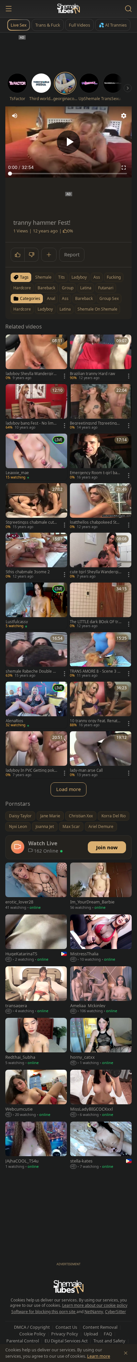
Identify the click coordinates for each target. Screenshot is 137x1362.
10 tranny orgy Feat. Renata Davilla (94, 721)
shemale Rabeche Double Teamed (31, 671)
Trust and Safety (109, 1341)
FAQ (108, 1334)
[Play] (68, 142)
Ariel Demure (100, 826)
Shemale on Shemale (97, 309)
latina (85, 288)
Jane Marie (50, 816)
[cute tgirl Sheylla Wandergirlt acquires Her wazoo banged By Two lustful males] (100, 556)
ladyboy (79, 277)
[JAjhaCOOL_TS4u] (36, 1146)
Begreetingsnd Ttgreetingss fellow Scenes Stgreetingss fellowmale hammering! (95, 423)
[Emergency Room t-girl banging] (100, 457)
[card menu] (64, 376)
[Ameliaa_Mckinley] (101, 990)
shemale (43, 277)
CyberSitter (115, 1311)
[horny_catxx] (101, 1042)
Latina (65, 309)
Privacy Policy (64, 1334)
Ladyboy (45, 309)
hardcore (22, 288)
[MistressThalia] (101, 938)
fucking (114, 277)
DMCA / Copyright (32, 1327)
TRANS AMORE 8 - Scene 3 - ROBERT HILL (94, 671)
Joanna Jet (45, 826)
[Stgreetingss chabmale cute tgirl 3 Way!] (36, 506)
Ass (65, 298)
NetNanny (93, 1311)
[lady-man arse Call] (100, 754)
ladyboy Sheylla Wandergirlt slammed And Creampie (31, 374)
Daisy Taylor (20, 816)
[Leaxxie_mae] (36, 457)
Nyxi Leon (18, 826)
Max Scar (71, 826)
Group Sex (109, 298)
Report (71, 254)
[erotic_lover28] (36, 887)
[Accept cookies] (126, 1353)
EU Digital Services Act (66, 1341)
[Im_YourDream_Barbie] (101, 887)
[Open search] (128, 9)
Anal (51, 298)
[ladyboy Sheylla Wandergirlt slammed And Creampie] (36, 358)
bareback (46, 288)
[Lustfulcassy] (36, 606)
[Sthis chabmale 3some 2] (36, 556)
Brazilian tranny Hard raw (92, 374)
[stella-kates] (101, 1146)
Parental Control (22, 1341)
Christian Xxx (81, 816)
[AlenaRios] (36, 705)
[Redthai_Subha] (36, 1042)
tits (61, 277)
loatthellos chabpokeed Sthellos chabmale (95, 522)
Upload (91, 1334)
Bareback (84, 298)
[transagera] (36, 990)
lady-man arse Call (86, 770)
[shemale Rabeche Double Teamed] (36, 655)
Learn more (98, 1356)
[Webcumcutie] (36, 1094)
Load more (68, 789)
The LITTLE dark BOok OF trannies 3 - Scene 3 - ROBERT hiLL (95, 622)
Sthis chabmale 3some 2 (28, 572)
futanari (105, 288)
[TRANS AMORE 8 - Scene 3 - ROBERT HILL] (100, 655)
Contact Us (66, 1327)
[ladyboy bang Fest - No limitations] (36, 407)
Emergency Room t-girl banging (94, 473)
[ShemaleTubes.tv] (68, 9)
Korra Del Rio (113, 816)
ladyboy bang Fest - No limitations (31, 423)
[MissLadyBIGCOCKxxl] (101, 1094)
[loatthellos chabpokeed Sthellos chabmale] (100, 506)
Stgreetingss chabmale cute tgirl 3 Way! (31, 522)
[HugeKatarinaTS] (36, 938)
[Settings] (123, 115)
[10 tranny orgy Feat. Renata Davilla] (100, 705)
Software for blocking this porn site (43, 1311)
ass (96, 277)
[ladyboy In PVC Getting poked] (36, 754)
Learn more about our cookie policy (94, 1305)
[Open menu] (9, 9)
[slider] (68, 174)
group (67, 288)
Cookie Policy (32, 1334)
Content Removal (100, 1327)
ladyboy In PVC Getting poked (31, 770)
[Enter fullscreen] (123, 167)
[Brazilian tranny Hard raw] (100, 358)
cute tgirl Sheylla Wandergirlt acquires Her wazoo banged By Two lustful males (95, 572)
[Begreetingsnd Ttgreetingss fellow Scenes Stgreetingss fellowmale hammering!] (100, 407)
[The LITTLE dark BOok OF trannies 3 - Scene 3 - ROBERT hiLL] (100, 606)
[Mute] (14, 115)
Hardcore (22, 309)
